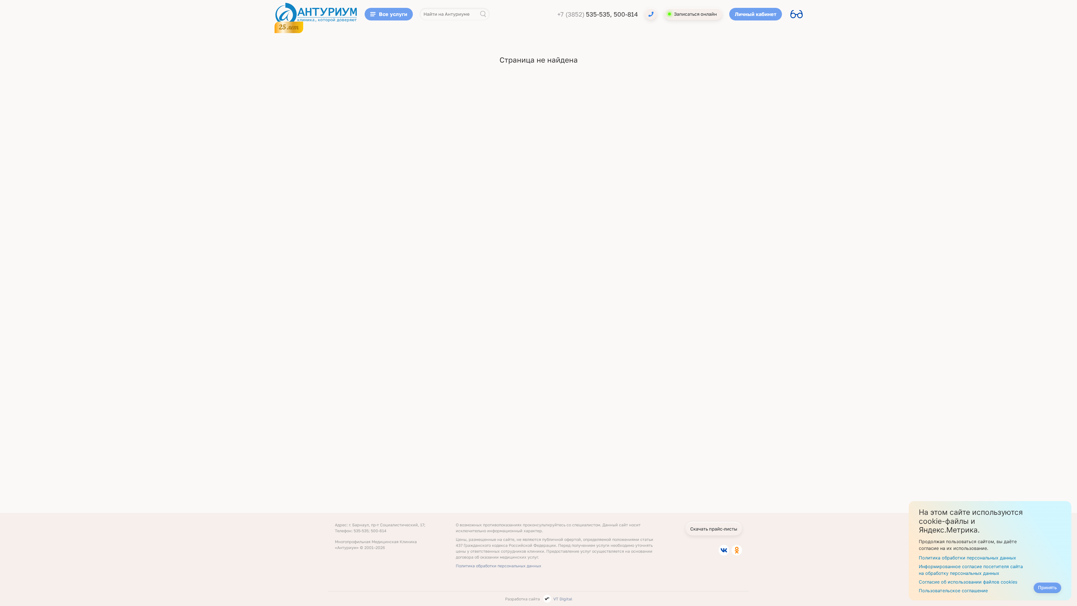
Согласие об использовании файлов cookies (968, 582)
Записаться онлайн (695, 14)
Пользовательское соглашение (953, 590)
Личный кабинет (755, 14)
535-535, (600, 14)
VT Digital (562, 598)
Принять (1047, 587)
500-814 (626, 14)
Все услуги (393, 14)
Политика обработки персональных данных (498, 565)
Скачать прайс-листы (713, 529)
